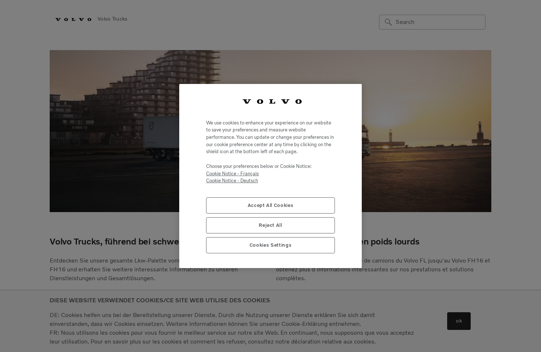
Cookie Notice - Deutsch (232, 180)
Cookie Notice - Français (232, 173)
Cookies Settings (271, 245)
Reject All (270, 225)
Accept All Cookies (271, 205)
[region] (270, 176)
